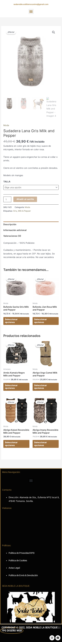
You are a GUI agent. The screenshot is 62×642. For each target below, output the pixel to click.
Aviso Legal (14, 568)
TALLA (6, 181)
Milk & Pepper (24, 211)
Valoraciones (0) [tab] (12, 236)
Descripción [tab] (9, 224)
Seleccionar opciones (11, 320)
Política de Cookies (18, 560)
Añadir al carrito (25, 199)
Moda (6, 125)
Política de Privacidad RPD (21, 553)
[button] (31, 11)
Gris (15, 211)
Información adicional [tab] (15, 230)
